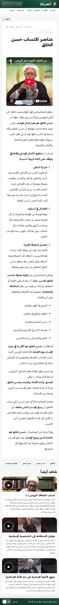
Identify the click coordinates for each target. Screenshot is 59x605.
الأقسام (45, 10)
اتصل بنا (12, 10)
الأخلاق (52, 463)
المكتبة (29, 10)
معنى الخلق (27, 463)
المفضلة (37, 10)
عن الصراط (20, 10)
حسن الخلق (40, 463)
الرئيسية (52, 10)
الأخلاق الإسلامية (11, 463)
